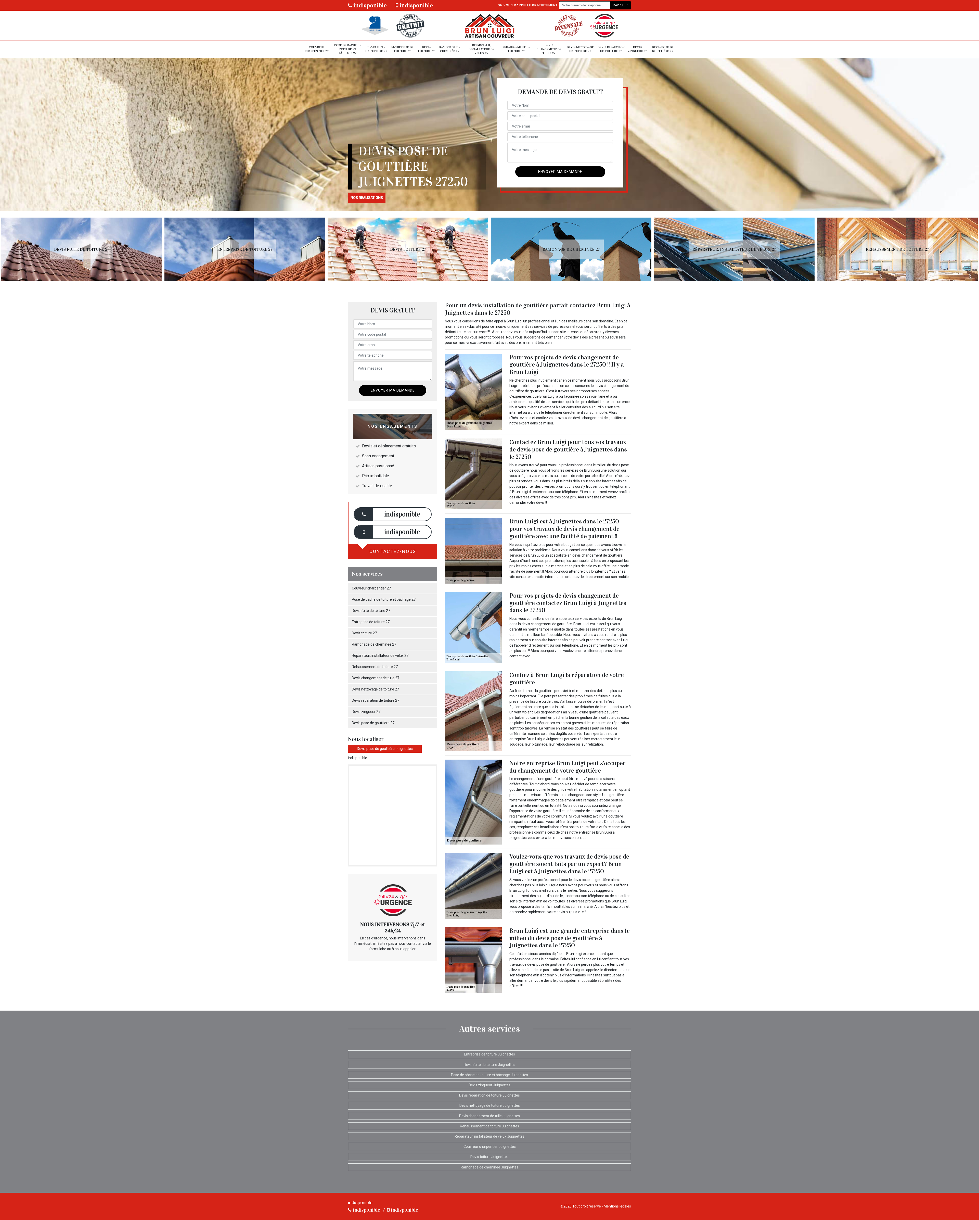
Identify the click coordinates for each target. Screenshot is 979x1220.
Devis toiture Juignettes (489, 1157)
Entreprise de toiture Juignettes (489, 1054)
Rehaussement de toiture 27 (516, 49)
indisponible (369, 5)
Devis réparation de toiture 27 (611, 49)
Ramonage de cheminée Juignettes (489, 1167)
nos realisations (367, 198)
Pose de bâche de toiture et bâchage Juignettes (489, 1075)
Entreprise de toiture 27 (402, 49)
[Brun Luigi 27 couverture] (489, 25)
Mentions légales (617, 1206)
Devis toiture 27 (426, 49)
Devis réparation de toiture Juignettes (489, 1095)
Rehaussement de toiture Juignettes (489, 1126)
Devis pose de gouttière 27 (663, 49)
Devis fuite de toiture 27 (376, 49)
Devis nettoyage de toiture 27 (580, 49)
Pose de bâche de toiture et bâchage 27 (347, 49)
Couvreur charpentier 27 (317, 49)
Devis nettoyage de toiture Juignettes (489, 1105)
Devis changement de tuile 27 (548, 49)
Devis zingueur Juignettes (489, 1085)
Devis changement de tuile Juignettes (489, 1116)
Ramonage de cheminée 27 (449, 49)
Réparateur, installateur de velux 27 (481, 49)
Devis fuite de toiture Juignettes (489, 1065)
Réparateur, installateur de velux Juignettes (489, 1136)
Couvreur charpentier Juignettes (489, 1146)
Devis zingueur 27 (637, 49)
